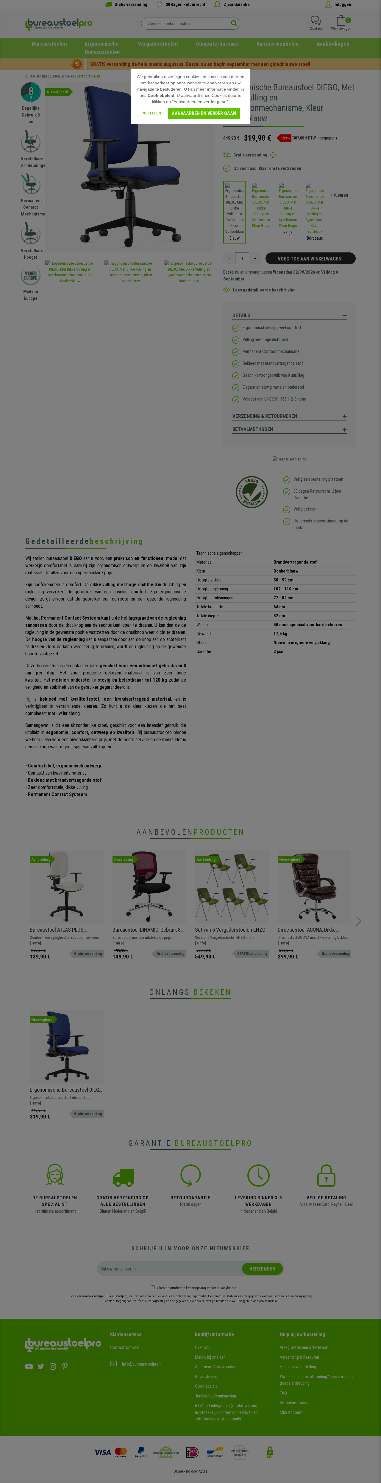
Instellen (151, 113)
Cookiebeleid (161, 95)
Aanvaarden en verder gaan (204, 113)
